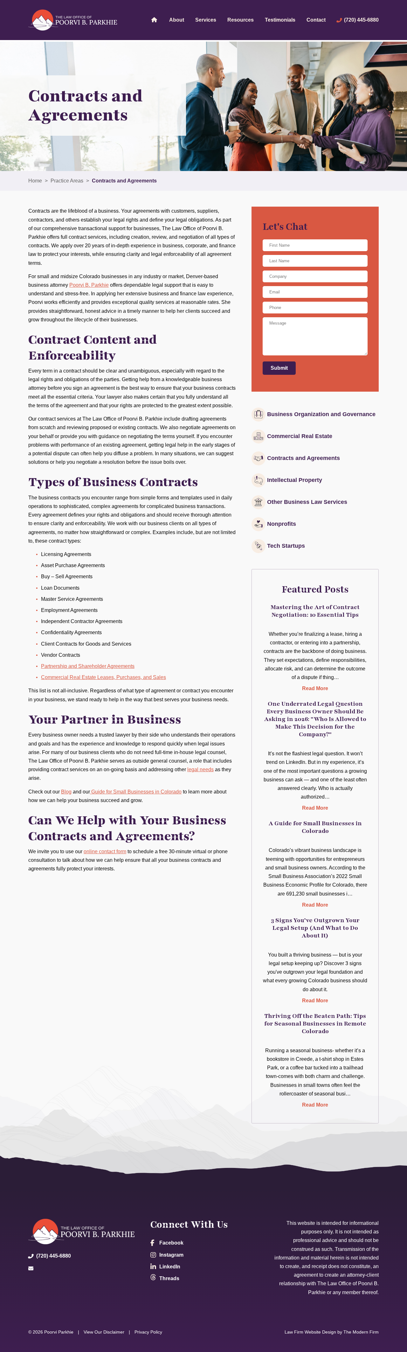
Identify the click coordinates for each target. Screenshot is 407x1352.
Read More (315, 688)
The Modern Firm (361, 1332)
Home (154, 19)
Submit (279, 368)
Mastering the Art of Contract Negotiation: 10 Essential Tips (315, 611)
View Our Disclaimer (104, 1332)
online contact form (105, 851)
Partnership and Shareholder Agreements (88, 666)
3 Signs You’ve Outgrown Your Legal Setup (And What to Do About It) (315, 928)
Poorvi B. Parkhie (89, 285)
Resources (240, 20)
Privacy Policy (148, 1332)
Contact (316, 20)
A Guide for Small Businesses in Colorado (315, 827)
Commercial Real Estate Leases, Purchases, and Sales (103, 677)
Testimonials (280, 20)
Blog (66, 791)
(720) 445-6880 (361, 20)
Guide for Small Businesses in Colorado (136, 791)
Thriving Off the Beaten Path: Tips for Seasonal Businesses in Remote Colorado (315, 1023)
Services (205, 20)
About (176, 20)
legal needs (200, 769)
